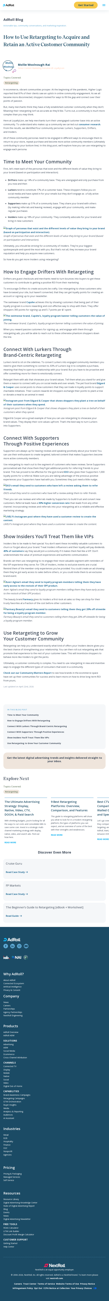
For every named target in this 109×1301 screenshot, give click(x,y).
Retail (6, 1135)
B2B (5, 1138)
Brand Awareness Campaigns (16, 1095)
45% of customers (13, 551)
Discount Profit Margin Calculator (18, 1234)
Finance (7, 1144)
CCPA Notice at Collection (56, 1288)
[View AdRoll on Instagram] (19, 946)
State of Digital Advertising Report (19, 1206)
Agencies (7, 1154)
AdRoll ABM (8, 1035)
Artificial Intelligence (12, 986)
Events (6, 1212)
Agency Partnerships (12, 1012)
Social (6, 1079)
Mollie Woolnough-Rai (34, 65)
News (6, 1002)
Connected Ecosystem (13, 983)
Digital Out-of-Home (12, 1086)
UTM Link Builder (11, 1231)
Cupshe (30, 302)
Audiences (8, 1114)
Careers (7, 1005)
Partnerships (9, 1008)
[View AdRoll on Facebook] (5, 946)
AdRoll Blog (13, 19)
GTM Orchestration (12, 1101)
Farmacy (28, 599)
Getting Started (10, 1243)
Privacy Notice (87, 1283)
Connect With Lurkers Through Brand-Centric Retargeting (37, 726)
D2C (5, 1148)
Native (6, 1076)
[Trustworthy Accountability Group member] (25, 959)
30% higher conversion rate (54, 503)
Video (6, 1083)
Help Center (8, 1246)
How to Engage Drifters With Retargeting (29, 720)
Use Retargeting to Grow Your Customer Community (34, 743)
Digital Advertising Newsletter (17, 1219)
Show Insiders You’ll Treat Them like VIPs (28, 737)
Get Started (85, 5)
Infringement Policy (23, 1288)
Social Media (9, 1050)
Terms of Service (46, 1283)
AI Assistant (8, 1118)
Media (6, 1108)
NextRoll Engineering (12, 1015)
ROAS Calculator (10, 1227)
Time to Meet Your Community (23, 715)
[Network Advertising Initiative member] (16, 958)
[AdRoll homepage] (9, 5)
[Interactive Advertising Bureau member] (6, 958)
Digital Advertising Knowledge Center (20, 1202)
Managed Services (11, 1177)
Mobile (6, 1073)
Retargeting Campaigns (14, 1098)
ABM (5, 1047)
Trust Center (29, 1283)
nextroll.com (56, 1278)
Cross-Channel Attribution (15, 1057)
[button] (104, 5)
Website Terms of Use (67, 1283)
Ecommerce (8, 1054)
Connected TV (9, 1066)
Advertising (8, 1044)
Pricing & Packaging (12, 1173)
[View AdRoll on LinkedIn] (12, 946)
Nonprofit (7, 1151)
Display (6, 1069)
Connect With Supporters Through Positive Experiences (35, 732)
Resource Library (11, 1199)
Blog (5, 1209)
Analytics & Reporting (13, 1111)
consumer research (89, 124)
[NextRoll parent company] (54, 1266)
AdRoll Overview (10, 1032)
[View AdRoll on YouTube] (26, 946)
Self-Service (8, 1180)
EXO (66, 472)
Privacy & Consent (11, 990)
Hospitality (8, 1141)
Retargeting (11, 82)
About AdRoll (9, 980)
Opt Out (38, 1288)
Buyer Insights (9, 1104)
